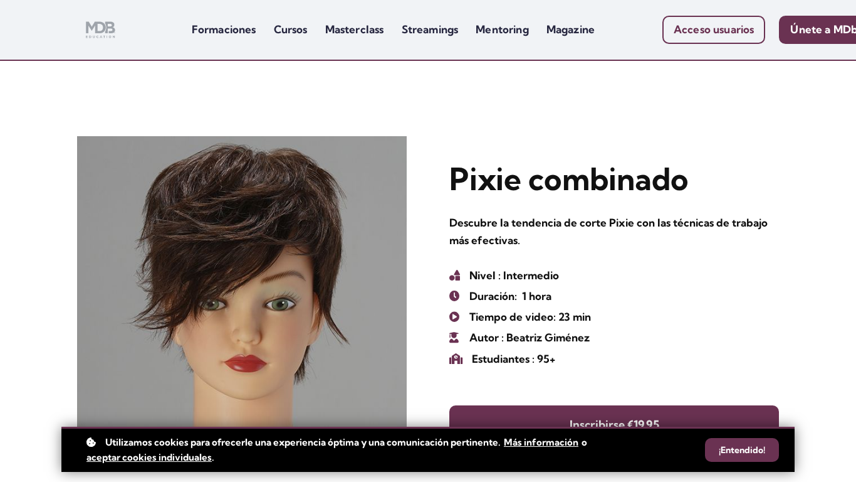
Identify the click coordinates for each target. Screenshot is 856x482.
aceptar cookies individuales (149, 457)
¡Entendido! (742, 450)
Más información (541, 442)
